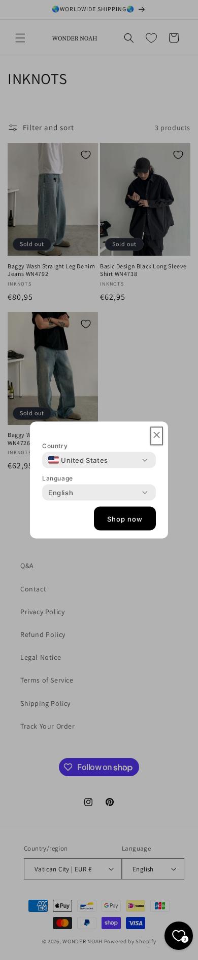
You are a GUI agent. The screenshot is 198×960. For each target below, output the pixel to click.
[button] (156, 436)
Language (57, 478)
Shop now (125, 518)
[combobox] (78, 460)
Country (55, 446)
